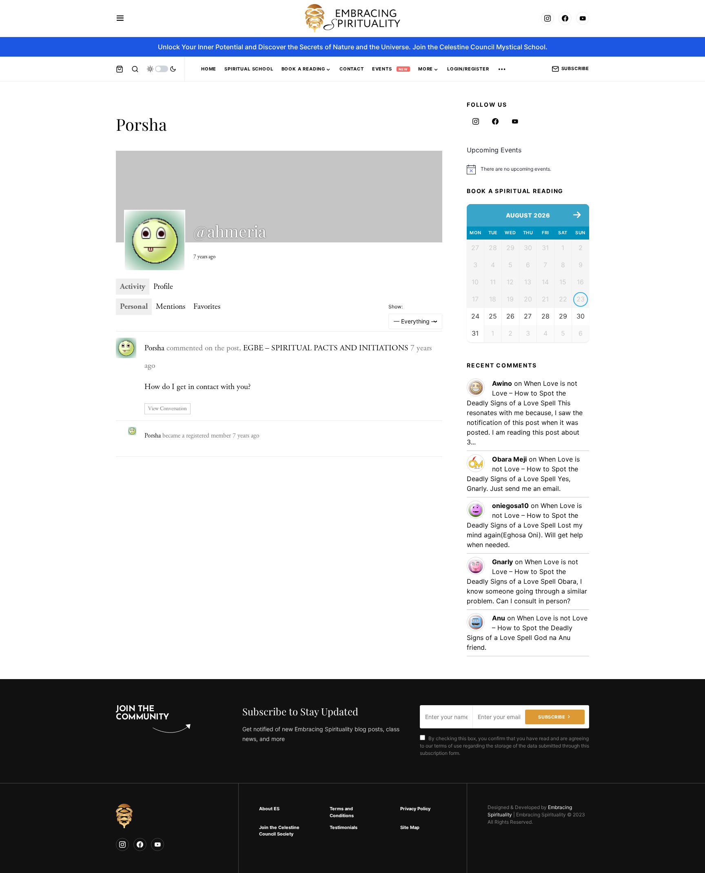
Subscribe (575, 68)
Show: (395, 306)
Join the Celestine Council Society (279, 831)
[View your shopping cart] (119, 69)
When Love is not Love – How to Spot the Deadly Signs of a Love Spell (522, 393)
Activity (132, 286)
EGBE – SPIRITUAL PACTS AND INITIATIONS (325, 348)
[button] (120, 18)
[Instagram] (547, 18)
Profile (163, 286)
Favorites (206, 306)
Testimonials (343, 827)
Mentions (170, 306)
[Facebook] (565, 18)
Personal (134, 306)
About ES (269, 808)
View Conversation (167, 408)
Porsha (154, 348)
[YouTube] (582, 18)
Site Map (409, 827)
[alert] (528, 169)
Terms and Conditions (342, 812)
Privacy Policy (415, 808)
